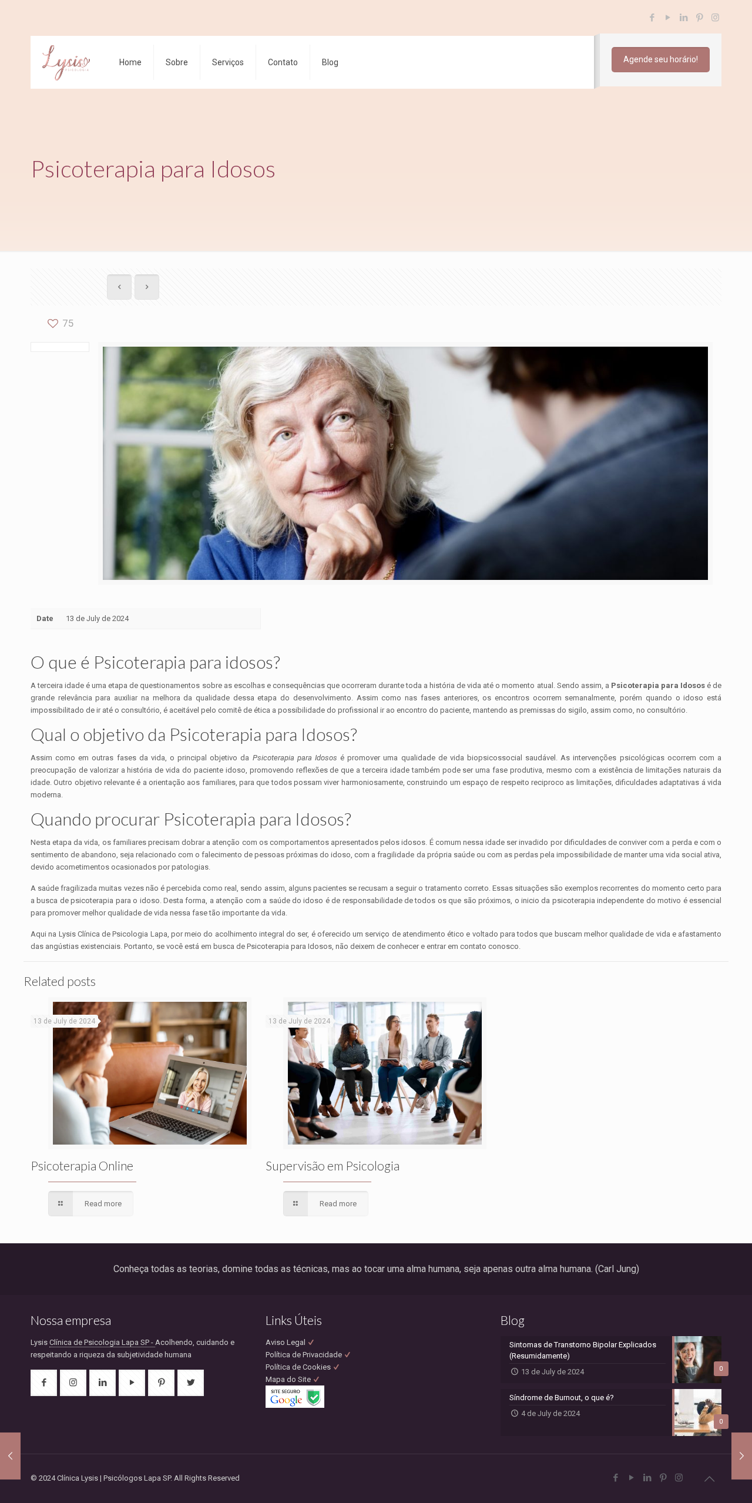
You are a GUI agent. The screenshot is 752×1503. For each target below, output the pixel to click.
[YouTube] (668, 17)
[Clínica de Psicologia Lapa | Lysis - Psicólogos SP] (66, 62)
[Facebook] (652, 17)
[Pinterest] (699, 17)
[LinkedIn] (683, 17)
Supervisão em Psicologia (333, 1165)
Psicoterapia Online (82, 1165)
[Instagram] (715, 17)
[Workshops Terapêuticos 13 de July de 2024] (10, 1455)
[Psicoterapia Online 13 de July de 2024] (741, 1455)
